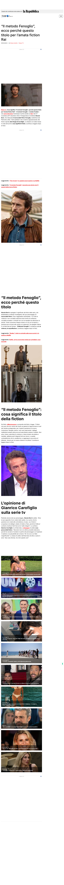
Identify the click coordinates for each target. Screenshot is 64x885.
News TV (21, 43)
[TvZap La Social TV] (7, 16)
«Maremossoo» (12, 424)
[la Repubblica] (31, 12)
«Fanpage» (26, 528)
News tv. (4, 110)
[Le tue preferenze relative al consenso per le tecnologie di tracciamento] (62, 663)
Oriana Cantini (13, 43)
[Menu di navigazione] (61, 16)
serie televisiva (8, 113)
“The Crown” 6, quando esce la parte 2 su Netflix (24, 181)
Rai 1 (32, 113)
